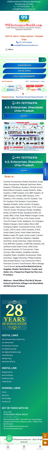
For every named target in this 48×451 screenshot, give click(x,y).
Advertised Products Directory (13, 339)
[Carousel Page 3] (25, 93)
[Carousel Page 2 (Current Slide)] (23, 94)
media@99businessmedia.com (24, 9)
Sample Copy (7, 358)
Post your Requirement (24, 76)
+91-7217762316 (23, 7)
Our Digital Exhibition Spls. (11, 352)
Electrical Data (7, 375)
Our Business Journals (10, 346)
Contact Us (6, 402)
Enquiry (45, 172)
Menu (10, 49)
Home (4, 392)
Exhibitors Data (8, 378)
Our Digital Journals (9, 349)
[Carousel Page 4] (27, 93)
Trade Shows (7, 382)
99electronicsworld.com (14, 428)
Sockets (41, 81)
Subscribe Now (24, 65)
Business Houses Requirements (21, 97)
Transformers (32, 81)
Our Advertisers (8, 343)
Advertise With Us (8, 362)
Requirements (7, 372)
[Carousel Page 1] (20, 93)
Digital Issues (24, 71)
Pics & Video (6, 398)
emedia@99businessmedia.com (25, 45)
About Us (5, 395)
